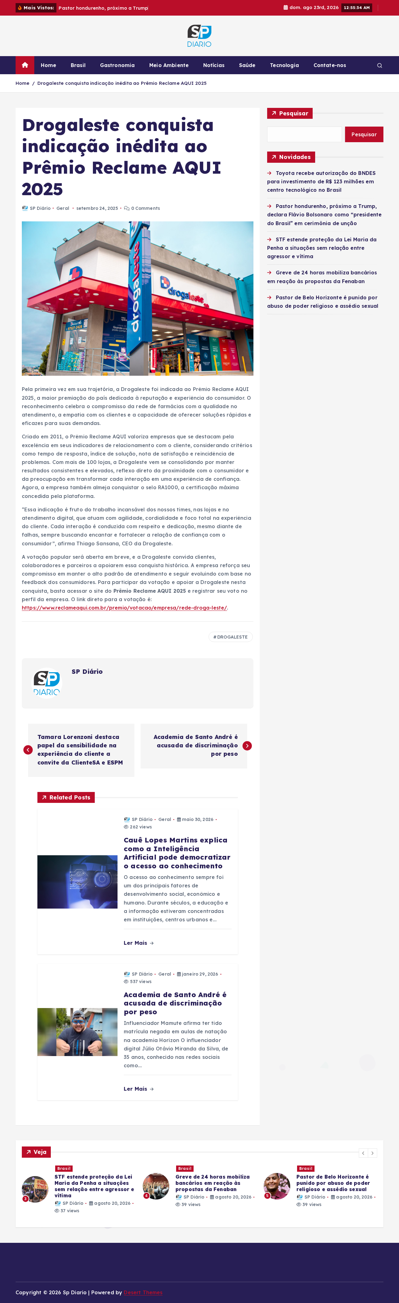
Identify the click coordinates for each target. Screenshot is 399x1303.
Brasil (78, 65)
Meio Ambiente (169, 65)
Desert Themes (143, 1292)
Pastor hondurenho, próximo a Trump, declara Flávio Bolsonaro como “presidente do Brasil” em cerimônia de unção (324, 214)
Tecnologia (284, 65)
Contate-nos (330, 65)
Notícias (213, 65)
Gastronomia (117, 65)
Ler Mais (136, 942)
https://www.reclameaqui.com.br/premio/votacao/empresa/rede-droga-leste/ (124, 608)
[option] (154, 1186)
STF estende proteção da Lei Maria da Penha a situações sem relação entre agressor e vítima (322, 247)
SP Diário (40, 208)
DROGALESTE (232, 637)
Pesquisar (293, 113)
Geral (62, 208)
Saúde (247, 65)
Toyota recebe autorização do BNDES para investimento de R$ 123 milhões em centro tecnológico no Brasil (321, 181)
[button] (363, 1153)
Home (48, 65)
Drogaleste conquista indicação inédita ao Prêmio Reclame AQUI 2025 (122, 83)
